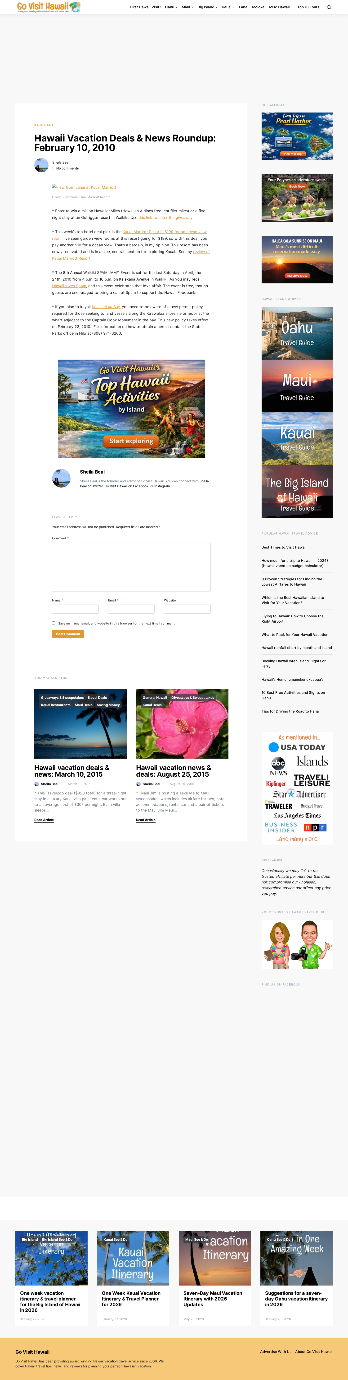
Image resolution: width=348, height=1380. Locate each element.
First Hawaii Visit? (145, 7)
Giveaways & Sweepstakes (62, 697)
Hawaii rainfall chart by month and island (297, 647)
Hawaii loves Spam (69, 285)
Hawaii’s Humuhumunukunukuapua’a (293, 679)
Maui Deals (84, 705)
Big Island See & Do (57, 1239)
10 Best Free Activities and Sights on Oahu (293, 695)
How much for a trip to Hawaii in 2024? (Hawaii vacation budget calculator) (295, 563)
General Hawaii (155, 697)
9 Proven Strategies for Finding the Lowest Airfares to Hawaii (292, 582)
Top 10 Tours (308, 7)
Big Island (206, 7)
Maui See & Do (196, 1239)
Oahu (169, 7)
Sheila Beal (60, 162)
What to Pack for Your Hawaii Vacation (295, 634)
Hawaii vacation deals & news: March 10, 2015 (71, 771)
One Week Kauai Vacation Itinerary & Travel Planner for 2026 (131, 1298)
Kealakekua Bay (106, 306)
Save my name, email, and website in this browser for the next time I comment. (117, 623)
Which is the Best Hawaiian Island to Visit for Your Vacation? (293, 600)
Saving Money (108, 705)
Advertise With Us (275, 1351)
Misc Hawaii (279, 7)
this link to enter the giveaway (165, 217)
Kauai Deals (43, 125)
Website (170, 600)
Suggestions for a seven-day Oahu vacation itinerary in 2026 (296, 1298)
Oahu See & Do (278, 1239)
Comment (60, 538)
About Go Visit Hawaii (314, 1351)
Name (57, 600)
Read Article (44, 820)
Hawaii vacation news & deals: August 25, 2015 (173, 771)
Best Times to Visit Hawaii (284, 547)
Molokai (258, 7)
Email (113, 600)
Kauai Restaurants (56, 705)
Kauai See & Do (116, 1239)
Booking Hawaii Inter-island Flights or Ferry (294, 664)
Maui (186, 7)
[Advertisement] (174, 59)
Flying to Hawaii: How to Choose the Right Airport (293, 619)
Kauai (227, 7)
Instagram (162, 486)
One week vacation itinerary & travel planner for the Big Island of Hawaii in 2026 (50, 1301)
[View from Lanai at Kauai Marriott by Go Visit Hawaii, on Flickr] (84, 187)
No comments (67, 168)
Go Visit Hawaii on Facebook (126, 486)
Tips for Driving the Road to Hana (290, 711)
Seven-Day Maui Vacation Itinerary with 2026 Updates (212, 1298)
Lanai (243, 7)
